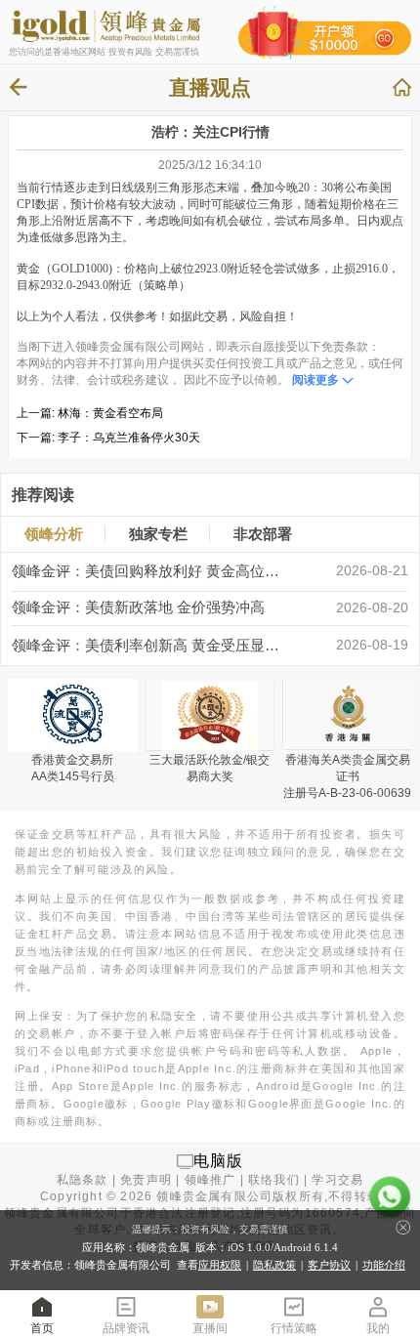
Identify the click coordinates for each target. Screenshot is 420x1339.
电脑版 (218, 1160)
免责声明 (146, 1180)
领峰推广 (210, 1180)
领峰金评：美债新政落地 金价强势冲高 (138, 607)
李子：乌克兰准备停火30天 (129, 437)
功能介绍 (383, 1265)
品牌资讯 (126, 1328)
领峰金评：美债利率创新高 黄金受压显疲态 (150, 645)
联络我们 (274, 1180)
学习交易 (337, 1180)
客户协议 (329, 1265)
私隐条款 (82, 1180)
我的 (378, 1328)
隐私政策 (274, 1265)
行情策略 (294, 1328)
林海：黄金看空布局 (110, 413)
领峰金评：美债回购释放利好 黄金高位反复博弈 (150, 571)
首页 (42, 1328)
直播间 (210, 1328)
